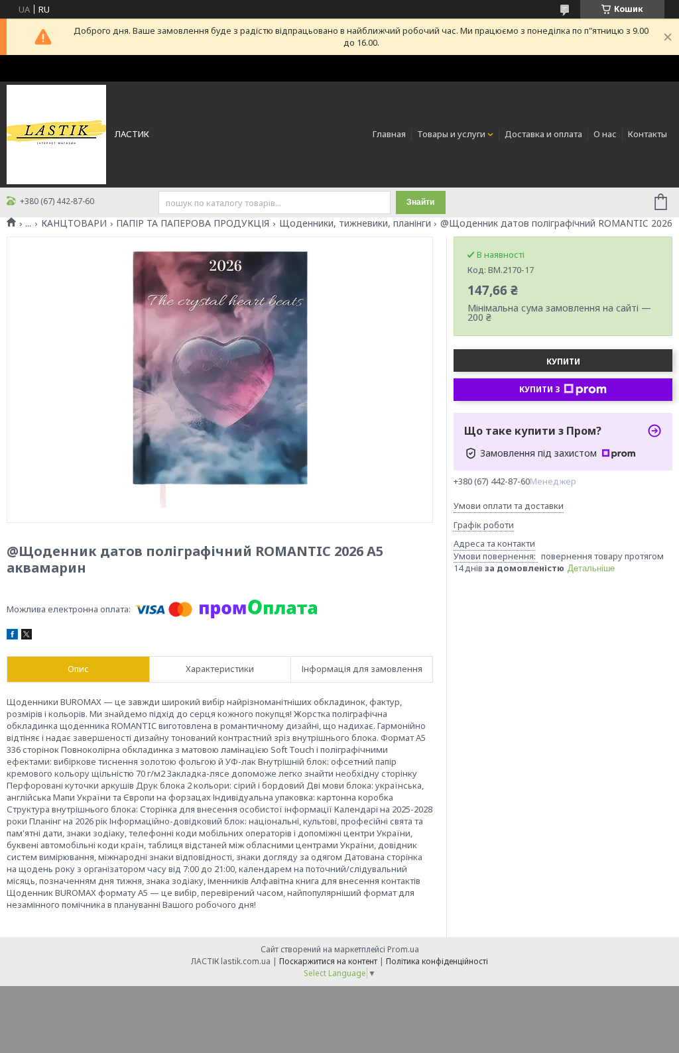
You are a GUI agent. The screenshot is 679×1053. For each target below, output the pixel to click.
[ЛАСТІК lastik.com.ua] (56, 134)
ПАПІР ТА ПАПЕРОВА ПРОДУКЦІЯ (192, 223)
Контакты (647, 134)
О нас (605, 134)
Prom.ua (403, 949)
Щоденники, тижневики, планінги (355, 223)
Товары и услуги (451, 134)
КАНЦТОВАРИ (74, 223)
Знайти (420, 202)
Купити (563, 361)
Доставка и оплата (543, 134)
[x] (26, 636)
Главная (389, 134)
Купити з (539, 389)
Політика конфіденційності (437, 961)
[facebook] (12, 636)
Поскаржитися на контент (328, 961)
